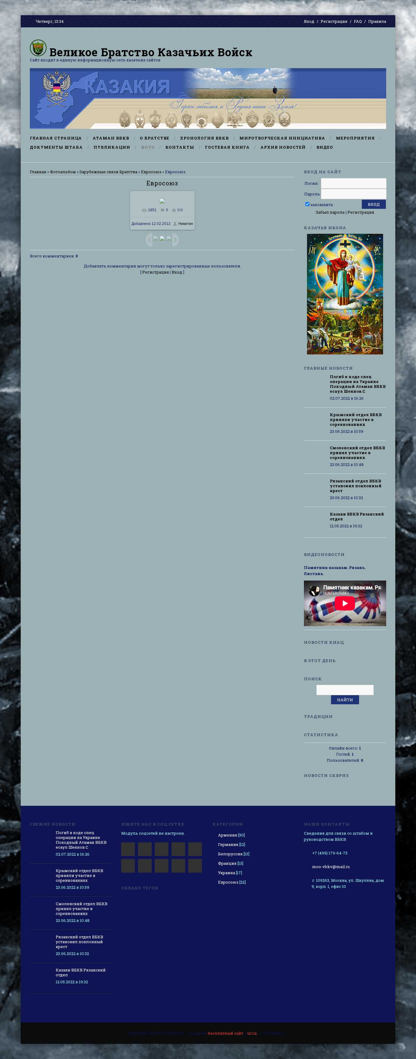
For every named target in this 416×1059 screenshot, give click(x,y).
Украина (226, 872)
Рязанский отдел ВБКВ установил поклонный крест (356, 485)
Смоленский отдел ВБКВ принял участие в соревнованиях (357, 452)
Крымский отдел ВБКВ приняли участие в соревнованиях (356, 419)
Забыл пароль (330, 212)
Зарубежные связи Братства (108, 171)
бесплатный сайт (225, 1033)
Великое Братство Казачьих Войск (150, 52)
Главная (38, 171)
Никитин (185, 224)
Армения (227, 835)
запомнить (321, 204)
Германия (228, 844)
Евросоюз (151, 171)
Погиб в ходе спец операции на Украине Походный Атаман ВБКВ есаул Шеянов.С (358, 384)
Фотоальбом (63, 171)
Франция (227, 863)
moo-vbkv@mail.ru (331, 866)
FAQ (358, 21)
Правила (377, 21)
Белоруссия (230, 854)
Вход (309, 21)
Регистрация (334, 21)
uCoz (252, 1033)
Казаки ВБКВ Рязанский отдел (357, 516)
